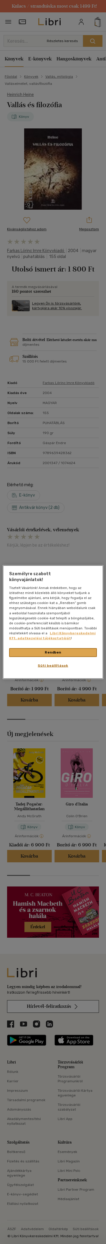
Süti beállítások (53, 665)
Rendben (53, 652)
